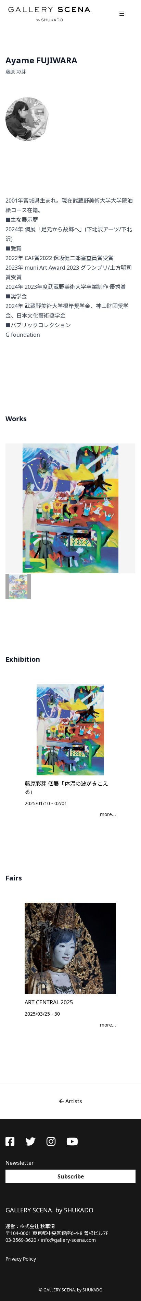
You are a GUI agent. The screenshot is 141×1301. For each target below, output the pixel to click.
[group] (70, 508)
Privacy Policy (20, 1258)
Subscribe (70, 1176)
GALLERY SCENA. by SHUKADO (49, 13)
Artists (73, 1101)
